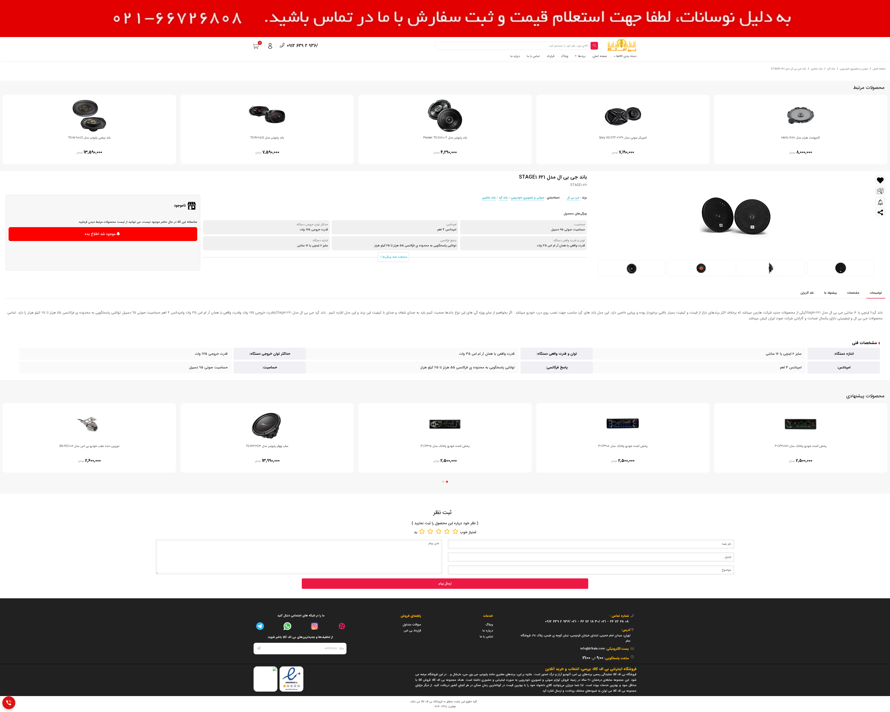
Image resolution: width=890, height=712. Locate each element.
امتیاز (472, 532)
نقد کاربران (807, 292)
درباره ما (515, 56)
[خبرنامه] (259, 648)
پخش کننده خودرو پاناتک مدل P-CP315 (445, 446)
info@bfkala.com (592, 648)
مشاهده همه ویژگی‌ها (394, 257)
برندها (581, 56)
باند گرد (831, 69)
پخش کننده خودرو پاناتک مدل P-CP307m (800, 446)
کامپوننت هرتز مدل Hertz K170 (800, 137)
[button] (447, 482)
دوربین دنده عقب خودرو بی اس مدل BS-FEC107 (89, 446)
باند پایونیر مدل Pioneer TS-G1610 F (445, 137)
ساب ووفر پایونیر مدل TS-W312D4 (267, 446)
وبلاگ (564, 56)
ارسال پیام (445, 583)
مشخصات (853, 292)
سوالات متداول (412, 624)
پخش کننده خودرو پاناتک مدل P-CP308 (623, 446)
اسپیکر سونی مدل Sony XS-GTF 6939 (623, 137)
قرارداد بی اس (412, 630)
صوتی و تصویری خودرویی (854, 69)
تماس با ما (533, 56)
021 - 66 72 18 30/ (586, 621)
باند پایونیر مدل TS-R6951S (267, 137)
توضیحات (876, 292)
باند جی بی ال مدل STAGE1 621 (788, 69)
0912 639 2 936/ (302, 45)
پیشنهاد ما (830, 292)
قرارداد (550, 56)
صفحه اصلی (599, 56)
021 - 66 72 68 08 (615, 621)
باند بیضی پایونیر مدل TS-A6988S (89, 137)
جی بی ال (573, 197)
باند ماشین (817, 69)
